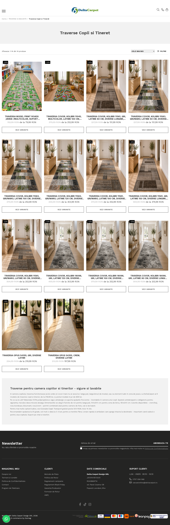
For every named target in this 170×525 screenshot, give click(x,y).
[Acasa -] (85, 10)
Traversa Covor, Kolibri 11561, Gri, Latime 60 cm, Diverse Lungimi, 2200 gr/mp (106, 117)
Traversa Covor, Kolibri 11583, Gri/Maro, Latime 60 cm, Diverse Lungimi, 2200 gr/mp (148, 117)
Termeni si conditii (9, 478)
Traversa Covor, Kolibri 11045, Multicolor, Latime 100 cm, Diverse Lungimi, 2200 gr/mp (64, 117)
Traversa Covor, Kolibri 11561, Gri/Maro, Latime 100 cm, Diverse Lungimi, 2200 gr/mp (106, 197)
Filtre (162, 51)
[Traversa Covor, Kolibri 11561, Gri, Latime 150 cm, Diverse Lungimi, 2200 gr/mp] (148, 166)
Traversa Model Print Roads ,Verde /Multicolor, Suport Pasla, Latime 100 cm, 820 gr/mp (21, 117)
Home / (5, 19)
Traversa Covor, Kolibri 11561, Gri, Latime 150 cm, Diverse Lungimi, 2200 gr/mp (148, 197)
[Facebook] (80, 504)
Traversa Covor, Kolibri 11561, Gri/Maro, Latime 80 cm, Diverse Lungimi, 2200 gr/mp (21, 276)
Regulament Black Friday (54, 485)
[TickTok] (85, 504)
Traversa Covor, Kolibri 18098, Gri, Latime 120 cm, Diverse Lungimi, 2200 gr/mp (64, 276)
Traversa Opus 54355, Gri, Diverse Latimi (21, 356)
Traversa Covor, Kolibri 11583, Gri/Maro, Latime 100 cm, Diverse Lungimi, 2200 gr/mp (22, 197)
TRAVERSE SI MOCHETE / (18, 19)
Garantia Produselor (52, 488)
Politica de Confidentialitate (156, 448)
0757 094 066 (138, 479)
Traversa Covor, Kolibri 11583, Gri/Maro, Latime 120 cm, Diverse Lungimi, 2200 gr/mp (64, 197)
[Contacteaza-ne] (162, 9)
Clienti (48, 469)
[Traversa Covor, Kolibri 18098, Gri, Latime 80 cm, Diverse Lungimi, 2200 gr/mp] (148, 246)
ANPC (46, 495)
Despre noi (6, 474)
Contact (5, 485)
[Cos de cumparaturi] (167, 9)
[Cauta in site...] (158, 9)
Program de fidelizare (11, 488)
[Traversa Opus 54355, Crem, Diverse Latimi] (64, 325)
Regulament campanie (53, 481)
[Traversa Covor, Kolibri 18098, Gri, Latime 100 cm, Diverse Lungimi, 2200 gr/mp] (106, 246)
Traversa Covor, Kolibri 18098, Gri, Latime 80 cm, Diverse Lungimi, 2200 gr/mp (148, 276)
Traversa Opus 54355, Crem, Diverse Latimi (64, 356)
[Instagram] (90, 504)
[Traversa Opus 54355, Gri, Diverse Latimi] (22, 325)
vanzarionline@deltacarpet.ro (144, 483)
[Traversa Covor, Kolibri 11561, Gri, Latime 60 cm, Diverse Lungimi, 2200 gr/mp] (106, 86)
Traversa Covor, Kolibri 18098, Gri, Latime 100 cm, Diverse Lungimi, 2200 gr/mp (106, 276)
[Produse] (4, 12)
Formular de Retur (52, 492)
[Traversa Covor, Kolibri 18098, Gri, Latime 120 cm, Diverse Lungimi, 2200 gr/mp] (64, 246)
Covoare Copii (47, 409)
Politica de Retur (51, 478)
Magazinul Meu (10, 469)
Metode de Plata (51, 474)
